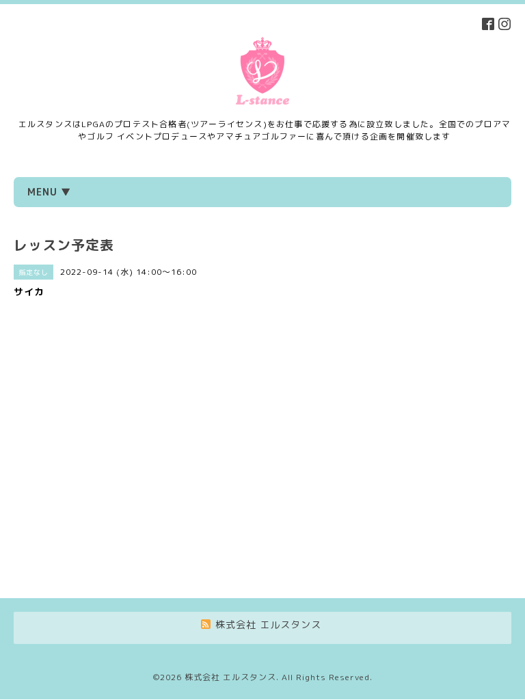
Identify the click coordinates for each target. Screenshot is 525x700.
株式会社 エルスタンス (230, 677)
